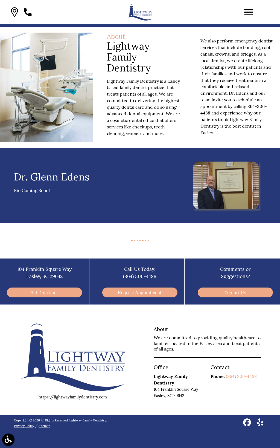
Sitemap (44, 426)
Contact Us (235, 292)
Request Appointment (140, 292)
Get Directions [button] (44, 292)
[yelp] (260, 424)
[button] (14, 12)
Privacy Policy (24, 426)
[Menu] (248, 12)
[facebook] (247, 424)
